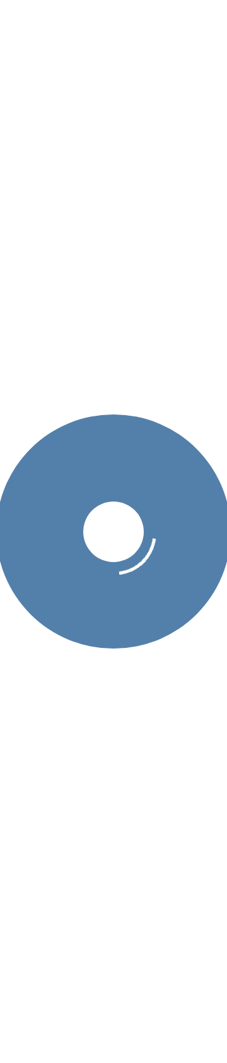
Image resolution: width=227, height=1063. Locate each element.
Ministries (124, 329)
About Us (66, 329)
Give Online (93, 355)
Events (176, 329)
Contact (151, 355)
